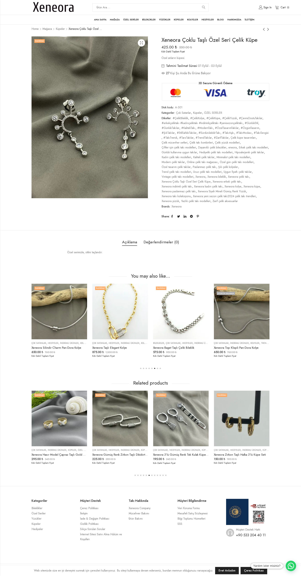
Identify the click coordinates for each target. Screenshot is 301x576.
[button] (140, 368)
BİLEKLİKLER (97, 343)
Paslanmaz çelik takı (204, 167)
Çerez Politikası (89, 508)
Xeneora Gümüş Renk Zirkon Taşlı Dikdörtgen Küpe (64, 455)
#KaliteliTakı (188, 128)
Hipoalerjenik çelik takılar (249, 152)
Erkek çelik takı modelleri (253, 147)
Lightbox (141, 43)
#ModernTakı (205, 128)
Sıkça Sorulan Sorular (92, 529)
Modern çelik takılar (173, 162)
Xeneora (200, 177)
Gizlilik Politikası (89, 524)
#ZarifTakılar (221, 138)
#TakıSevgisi (261, 133)
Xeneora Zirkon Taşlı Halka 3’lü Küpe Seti (179, 455)
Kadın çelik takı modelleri (176, 157)
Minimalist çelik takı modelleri (233, 157)
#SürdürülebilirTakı (209, 133)
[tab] (129, 242)
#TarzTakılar (186, 138)
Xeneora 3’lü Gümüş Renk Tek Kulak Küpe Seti (122, 455)
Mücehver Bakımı (139, 513)
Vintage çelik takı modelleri (177, 177)
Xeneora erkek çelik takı (227, 182)
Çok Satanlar (183, 113)
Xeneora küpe (252, 186)
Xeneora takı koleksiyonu (176, 196)
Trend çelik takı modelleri (176, 172)
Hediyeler (53, 343)
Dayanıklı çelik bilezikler (212, 147)
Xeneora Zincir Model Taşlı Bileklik (235, 348)
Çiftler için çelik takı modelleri (179, 147)
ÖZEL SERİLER (213, 113)
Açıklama (129, 242)
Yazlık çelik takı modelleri (195, 201)
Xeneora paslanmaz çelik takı (179, 191)
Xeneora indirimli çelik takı (177, 186)
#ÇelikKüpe (213, 118)
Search (204, 7)
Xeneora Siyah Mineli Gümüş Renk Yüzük (222, 191)
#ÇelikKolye (197, 118)
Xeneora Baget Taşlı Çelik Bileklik (112, 348)
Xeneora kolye (233, 186)
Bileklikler (37, 508)
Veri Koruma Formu (188, 508)
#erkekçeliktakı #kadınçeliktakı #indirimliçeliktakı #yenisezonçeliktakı (202, 123)
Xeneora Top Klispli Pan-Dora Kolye (175, 348)
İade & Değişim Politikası (94, 519)
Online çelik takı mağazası (202, 162)
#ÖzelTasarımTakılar (227, 128)
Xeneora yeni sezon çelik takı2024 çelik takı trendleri (224, 196)
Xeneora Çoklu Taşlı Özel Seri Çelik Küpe (186, 182)
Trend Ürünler (208, 343)
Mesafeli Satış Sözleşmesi (192, 513)
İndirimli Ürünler (69, 343)
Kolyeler (84, 343)
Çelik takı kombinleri (201, 143)
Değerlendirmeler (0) (161, 242)
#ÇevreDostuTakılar (250, 118)
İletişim (84, 513)
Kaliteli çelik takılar (203, 157)
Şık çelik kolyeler (228, 167)
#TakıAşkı (228, 133)
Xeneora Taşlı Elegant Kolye (49, 348)
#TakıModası (244, 133)
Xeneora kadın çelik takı (208, 186)
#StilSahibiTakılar (186, 133)
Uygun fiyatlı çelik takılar (238, 172)
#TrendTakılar (204, 138)
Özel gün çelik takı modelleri (236, 162)
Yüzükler (36, 519)
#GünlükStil (251, 123)
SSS (179, 524)
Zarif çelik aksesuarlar (225, 201)
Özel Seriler (39, 513)
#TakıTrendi (170, 138)
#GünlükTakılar (170, 128)
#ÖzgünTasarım (250, 128)
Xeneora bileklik (216, 177)
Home (35, 29)
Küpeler (60, 29)
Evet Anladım (227, 571)
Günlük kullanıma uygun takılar (179, 152)
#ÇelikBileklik (180, 118)
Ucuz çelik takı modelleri (207, 172)
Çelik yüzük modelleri (227, 143)
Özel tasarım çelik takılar (176, 167)
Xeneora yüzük (170, 201)
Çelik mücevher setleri (174, 143)
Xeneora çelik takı (238, 177)
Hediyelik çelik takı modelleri (216, 152)
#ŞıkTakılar (168, 133)
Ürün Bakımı (136, 519)
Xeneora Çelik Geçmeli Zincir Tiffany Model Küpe (245, 455)
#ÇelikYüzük (229, 118)
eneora (232, 147)
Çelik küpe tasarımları (243, 138)
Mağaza (47, 29)
